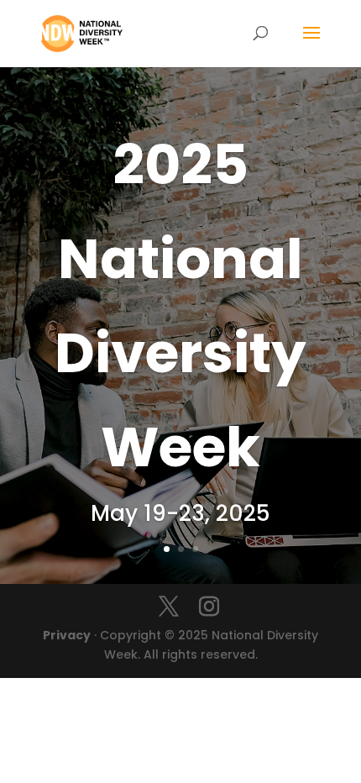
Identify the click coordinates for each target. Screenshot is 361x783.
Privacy (67, 635)
